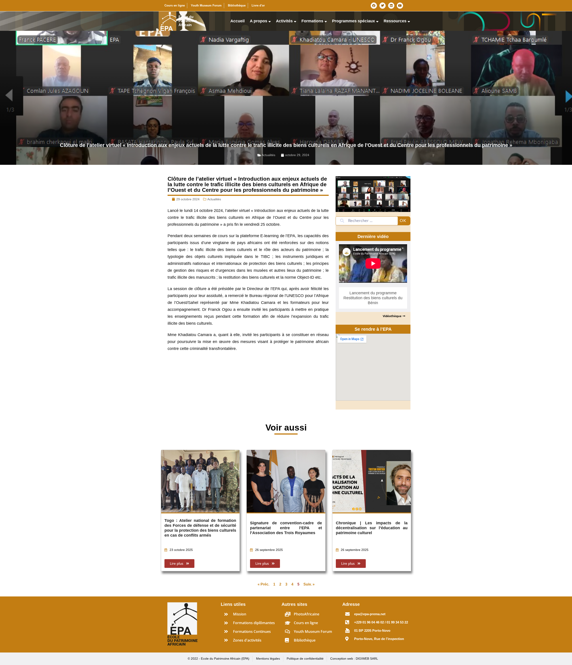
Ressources (395, 21)
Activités (284, 21)
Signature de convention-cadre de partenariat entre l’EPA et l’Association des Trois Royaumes (286, 528)
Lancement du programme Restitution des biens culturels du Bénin (372, 298)
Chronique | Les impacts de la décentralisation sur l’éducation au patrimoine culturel (372, 528)
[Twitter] (382, 5)
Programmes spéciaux (353, 21)
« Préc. (263, 584)
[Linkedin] (391, 5)
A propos (258, 21)
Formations (312, 21)
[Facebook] (374, 5)
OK (403, 221)
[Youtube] (400, 5)
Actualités (268, 155)
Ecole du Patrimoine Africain (188, 21)
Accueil (237, 21)
